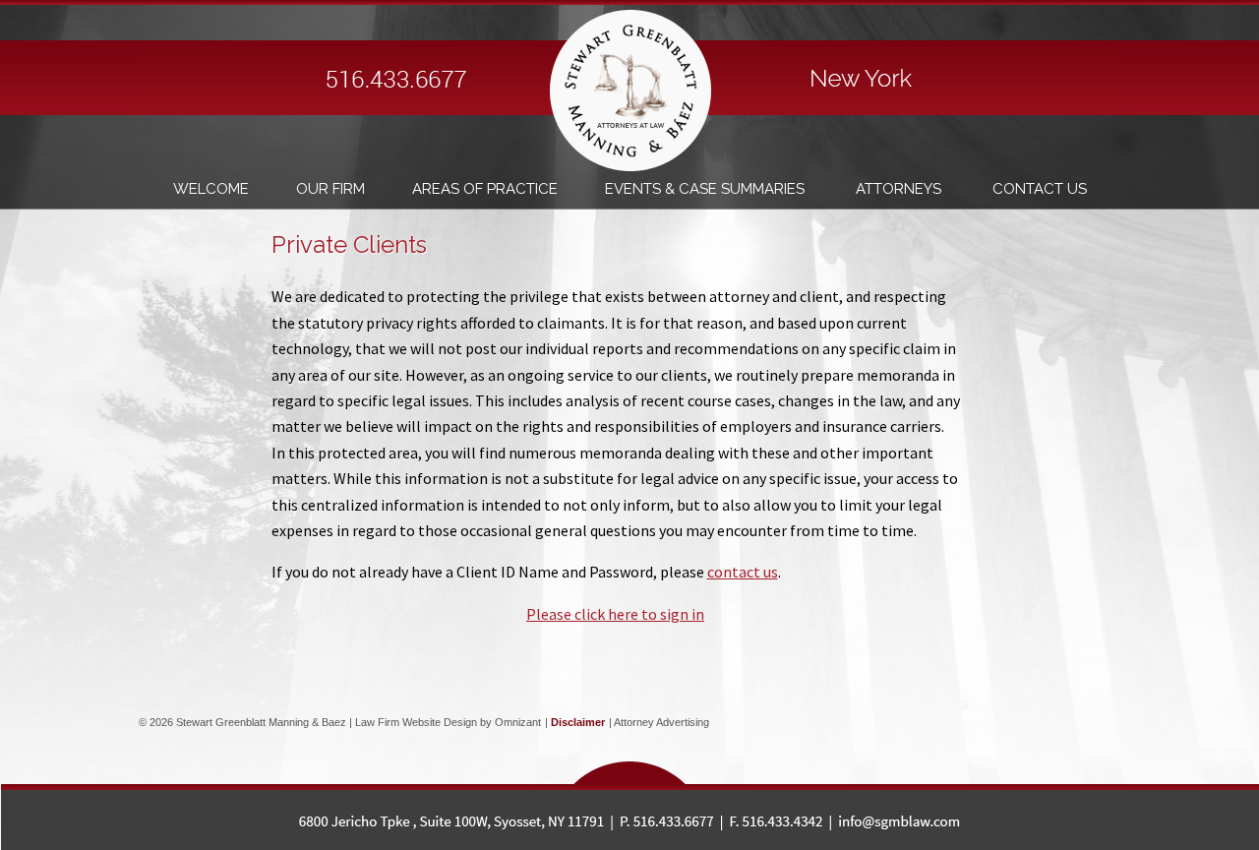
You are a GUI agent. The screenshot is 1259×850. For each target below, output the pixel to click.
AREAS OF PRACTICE (485, 189)
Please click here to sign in (615, 614)
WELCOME (211, 189)
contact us (742, 571)
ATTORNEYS (900, 189)
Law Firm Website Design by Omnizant (448, 722)
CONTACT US (1039, 189)
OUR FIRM (330, 189)
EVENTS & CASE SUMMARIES (707, 189)
